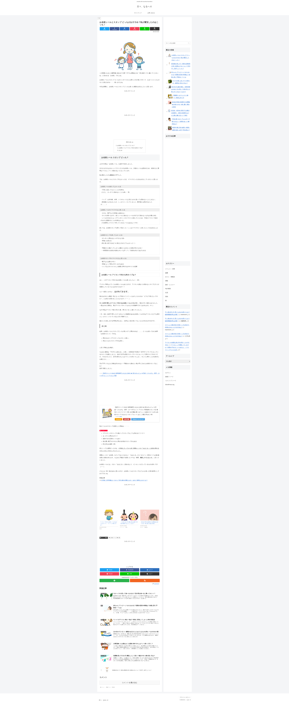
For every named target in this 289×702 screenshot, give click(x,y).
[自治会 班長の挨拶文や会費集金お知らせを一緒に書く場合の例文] (149, 515)
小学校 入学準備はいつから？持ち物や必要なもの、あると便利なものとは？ (124, 480)
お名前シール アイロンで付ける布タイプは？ (131, 148)
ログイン (168, 373)
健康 (166, 273)
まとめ (120, 150)
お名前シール (113, 537)
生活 (166, 292)
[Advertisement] (129, 37)
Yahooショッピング (138, 419)
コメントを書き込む (129, 683)
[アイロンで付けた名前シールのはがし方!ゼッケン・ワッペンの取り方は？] (108, 515)
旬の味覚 (168, 288)
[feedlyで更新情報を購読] (114, 580)
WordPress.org (169, 384)
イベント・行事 (170, 269)
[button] (154, 28)
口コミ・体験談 (104, 537)
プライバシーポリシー (185, 697)
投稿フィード (169, 376)
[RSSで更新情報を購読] (145, 580)
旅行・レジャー (170, 284)
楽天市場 (126, 419)
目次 (127, 142)
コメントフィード (170, 380)
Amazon (118, 419)
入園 (119, 537)
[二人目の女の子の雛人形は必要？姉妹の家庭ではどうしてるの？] (129, 515)
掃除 (166, 281)
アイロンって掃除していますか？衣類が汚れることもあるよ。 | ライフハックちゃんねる (177, 347)
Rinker (121, 416)
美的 (166, 296)
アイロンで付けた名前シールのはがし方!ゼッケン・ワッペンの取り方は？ (108, 523)
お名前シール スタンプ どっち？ (126, 145)
